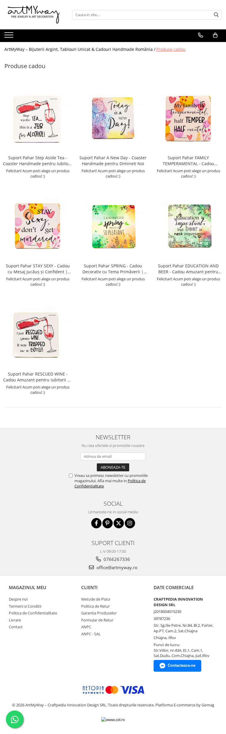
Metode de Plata (95, 599)
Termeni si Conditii (25, 606)
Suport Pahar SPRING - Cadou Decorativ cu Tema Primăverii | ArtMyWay (113, 269)
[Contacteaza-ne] (200, 35)
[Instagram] (130, 523)
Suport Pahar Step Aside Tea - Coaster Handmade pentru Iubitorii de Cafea (37, 161)
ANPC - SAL (91, 633)
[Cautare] (216, 15)
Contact (16, 626)
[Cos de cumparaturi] (215, 35)
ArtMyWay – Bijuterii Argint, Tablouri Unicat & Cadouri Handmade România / (79, 49)
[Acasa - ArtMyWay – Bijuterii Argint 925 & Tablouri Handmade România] (33, 14)
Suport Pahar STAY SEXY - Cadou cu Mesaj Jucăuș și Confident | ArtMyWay (38, 269)
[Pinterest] (107, 523)
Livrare (15, 620)
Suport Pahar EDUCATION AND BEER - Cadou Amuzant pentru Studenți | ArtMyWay (188, 269)
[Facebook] (96, 523)
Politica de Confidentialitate (33, 613)
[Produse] (9, 36)
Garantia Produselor (99, 613)
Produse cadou (171, 49)
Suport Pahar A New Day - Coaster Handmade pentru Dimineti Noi (113, 160)
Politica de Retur (95, 606)
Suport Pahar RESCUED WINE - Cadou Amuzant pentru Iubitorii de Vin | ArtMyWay (37, 377)
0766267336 (116, 559)
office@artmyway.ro (116, 567)
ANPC (86, 626)
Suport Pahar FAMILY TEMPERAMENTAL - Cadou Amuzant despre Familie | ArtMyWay (188, 161)
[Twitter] (119, 523)
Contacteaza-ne (181, 665)
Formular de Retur (97, 620)
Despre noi (18, 599)
